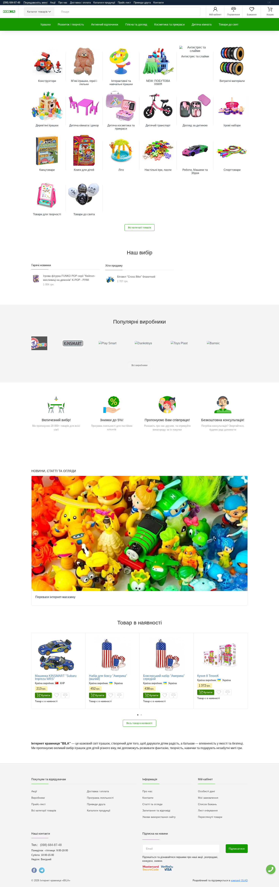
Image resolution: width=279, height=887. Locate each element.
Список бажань (207, 804)
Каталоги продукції (104, 2)
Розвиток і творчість (71, 24)
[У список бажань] (57, 695)
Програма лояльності (100, 797)
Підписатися (237, 848)
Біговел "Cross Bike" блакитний (136, 276)
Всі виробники (139, 365)
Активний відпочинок (104, 24)
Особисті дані (206, 791)
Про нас (62, 2)
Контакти (158, 2)
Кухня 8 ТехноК (208, 675)
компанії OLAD (239, 880)
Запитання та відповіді (156, 810)
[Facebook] (34, 871)
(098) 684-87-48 (51, 845)
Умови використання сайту (159, 816)
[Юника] (230, 343)
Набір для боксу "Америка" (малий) (108, 677)
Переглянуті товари (210, 816)
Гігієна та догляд (136, 24)
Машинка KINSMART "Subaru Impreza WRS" (55, 677)
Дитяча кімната (201, 24)
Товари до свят (228, 24)
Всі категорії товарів (139, 227)
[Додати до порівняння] (65, 695)
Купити (45, 695)
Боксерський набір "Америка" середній (164, 677)
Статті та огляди (152, 804)
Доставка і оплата (80, 2)
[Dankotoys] (121, 343)
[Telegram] (42, 871)
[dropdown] (270, 869)
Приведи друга (142, 2)
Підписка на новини (155, 833)
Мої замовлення (208, 797)
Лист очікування (208, 810)
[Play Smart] (85, 343)
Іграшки (45, 24)
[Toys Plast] (158, 343)
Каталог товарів (37, 11)
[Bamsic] (194, 343)
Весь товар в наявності (139, 723)
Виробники (38, 797)
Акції (53, 2)
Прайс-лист (124, 2)
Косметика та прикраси (169, 24)
